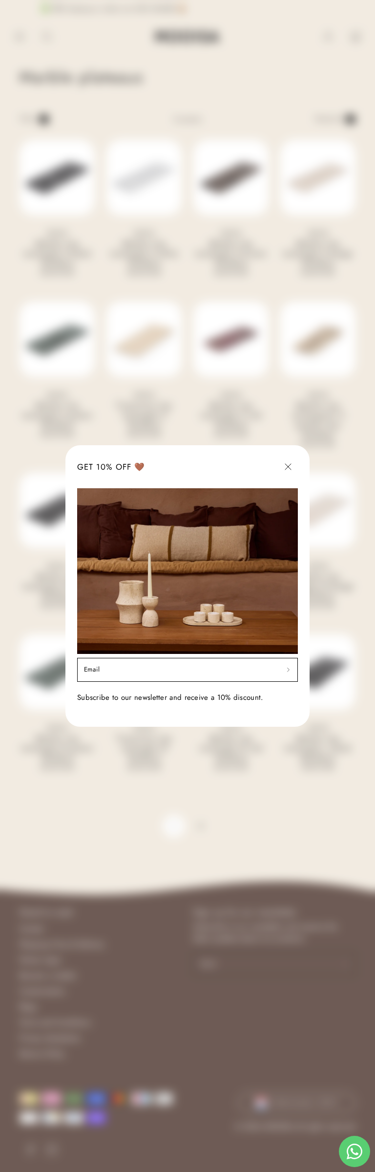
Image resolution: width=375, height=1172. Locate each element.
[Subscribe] (288, 669)
